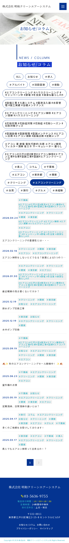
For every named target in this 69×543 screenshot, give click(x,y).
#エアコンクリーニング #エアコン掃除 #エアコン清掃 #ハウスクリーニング (33, 114)
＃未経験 (57, 190)
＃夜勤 (56, 84)
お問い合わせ (43, 525)
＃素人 (18, 166)
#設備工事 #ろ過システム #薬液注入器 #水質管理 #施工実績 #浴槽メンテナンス (33, 104)
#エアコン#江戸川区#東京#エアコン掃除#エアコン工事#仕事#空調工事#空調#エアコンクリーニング (34, 156)
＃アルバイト (17, 84)
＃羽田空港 (38, 84)
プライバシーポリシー (27, 528)
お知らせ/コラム (27, 525)
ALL (18, 76)
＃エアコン (18, 174)
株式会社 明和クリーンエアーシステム (34, 540)
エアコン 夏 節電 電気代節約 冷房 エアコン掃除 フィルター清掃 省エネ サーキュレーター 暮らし (33, 145)
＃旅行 (24, 190)
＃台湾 (10, 190)
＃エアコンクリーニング (47, 182)
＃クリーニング (16, 182)
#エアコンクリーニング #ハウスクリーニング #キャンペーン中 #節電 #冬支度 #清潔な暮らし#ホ (34, 93)
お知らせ (33, 76)
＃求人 (49, 76)
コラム (33, 166)
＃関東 (53, 174)
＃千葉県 (49, 166)
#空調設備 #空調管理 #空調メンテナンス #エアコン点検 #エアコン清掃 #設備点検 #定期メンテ (34, 135)
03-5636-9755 (36, 496)
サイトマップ (46, 528)
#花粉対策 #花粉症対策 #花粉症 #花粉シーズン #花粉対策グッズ (34, 124)
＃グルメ (40, 190)
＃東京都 (37, 174)
